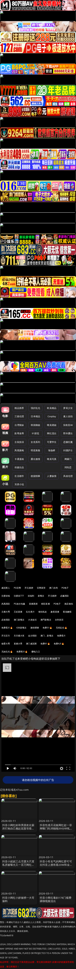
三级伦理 (19, 416)
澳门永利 (53, 587)
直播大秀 (18, 643)
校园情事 (35, 476)
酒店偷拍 (68, 603)
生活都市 (19, 476)
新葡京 (41, 595)
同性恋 (68, 467)
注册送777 (19, 595)
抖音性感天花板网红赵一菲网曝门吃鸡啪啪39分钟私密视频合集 (56, 828)
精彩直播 (45, 603)
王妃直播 (18, 611)
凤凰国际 (5, 603)
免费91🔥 (45, 643)
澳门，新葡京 (46, 635)
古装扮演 (19, 442)
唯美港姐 (51, 425)
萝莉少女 (68, 408)
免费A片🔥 (59, 643)
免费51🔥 (47, 627)
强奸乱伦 (35, 408)
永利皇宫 (59, 619)
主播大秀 (5, 611)
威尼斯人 (5, 587)
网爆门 (68, 459)
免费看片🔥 (7, 627)
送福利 (31, 595)
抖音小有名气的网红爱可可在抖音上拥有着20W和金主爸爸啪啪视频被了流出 (56, 865)
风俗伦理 (68, 476)
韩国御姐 (35, 425)
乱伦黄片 (30, 611)
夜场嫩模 (67, 611)
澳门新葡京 (19, 619)
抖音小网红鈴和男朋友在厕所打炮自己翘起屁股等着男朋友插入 (18, 828)
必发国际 (5, 619)
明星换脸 (35, 450)
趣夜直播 (55, 611)
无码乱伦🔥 (61, 627)
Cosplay (52, 416)
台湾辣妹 (19, 425)
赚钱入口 (35, 651)
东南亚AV (68, 425)
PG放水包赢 (19, 603)
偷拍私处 (42, 611)
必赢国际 (64, 595)
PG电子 (65, 587)
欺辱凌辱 (19, 433)
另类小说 (19, 484)
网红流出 (51, 433)
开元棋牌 (29, 587)
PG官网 (17, 587)
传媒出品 (19, 467)
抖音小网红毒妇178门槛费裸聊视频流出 (55, 899)
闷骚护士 (68, 450)
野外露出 (68, 433)
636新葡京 (21, 627)
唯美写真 (51, 459)
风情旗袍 (19, 450)
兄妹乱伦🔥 (7, 651)
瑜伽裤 (51, 450)
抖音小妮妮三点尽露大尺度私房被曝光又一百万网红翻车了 (18, 865)
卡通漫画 (19, 459)
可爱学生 (51, 442)
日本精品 (35, 416)
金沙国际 (32, 635)
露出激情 (35, 459)
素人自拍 (68, 416)
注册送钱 (5, 595)
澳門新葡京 (45, 619)
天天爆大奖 (19, 635)
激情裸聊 (34, 627)
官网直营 (41, 587)
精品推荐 (19, 408)
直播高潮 (33, 603)
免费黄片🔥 (22, 651)
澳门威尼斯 (31, 643)
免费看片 (61, 635)
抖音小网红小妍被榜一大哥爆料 (18, 899)
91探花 (35, 433)
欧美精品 (51, 408)
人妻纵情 (51, 476)
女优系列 (35, 442)
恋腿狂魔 (68, 442)
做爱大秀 (5, 643)
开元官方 (5, 635)
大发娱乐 (32, 619)
